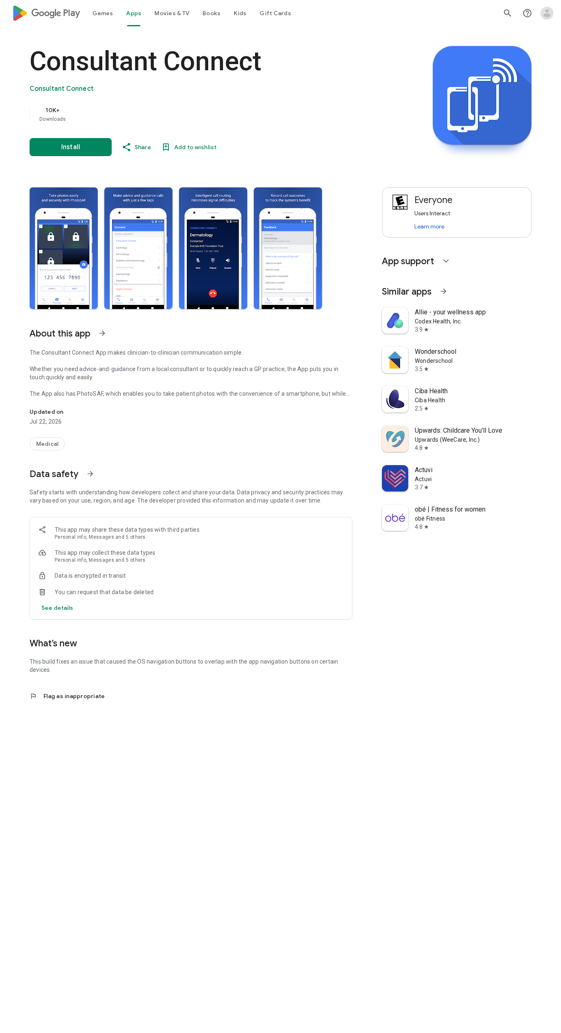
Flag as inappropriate (67, 696)
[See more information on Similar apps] (443, 291)
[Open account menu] (547, 13)
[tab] (103, 13)
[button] (64, 248)
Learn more (429, 226)
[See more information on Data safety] (90, 474)
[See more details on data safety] (57, 608)
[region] (194, 114)
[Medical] (47, 444)
